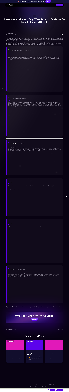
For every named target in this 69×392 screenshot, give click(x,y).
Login (53, 4)
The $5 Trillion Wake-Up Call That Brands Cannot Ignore (52, 352)
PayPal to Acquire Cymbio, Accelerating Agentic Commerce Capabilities (33, 353)
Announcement (10, 341)
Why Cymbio (30, 383)
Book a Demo (58, 4)
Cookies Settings (45, 390)
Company (31, 4)
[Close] (67, 390)
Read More (21, 361)
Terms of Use (44, 384)
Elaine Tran (14, 269)
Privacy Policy (44, 383)
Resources (43, 4)
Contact (48, 4)
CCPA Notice (44, 386)
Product (37, 4)
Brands (34, 15)
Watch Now (48, 1)
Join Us (36, 386)
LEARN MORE (34, 319)
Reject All (52, 390)
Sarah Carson (14, 143)
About (29, 384)
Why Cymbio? (26, 4)
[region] (34, 390)
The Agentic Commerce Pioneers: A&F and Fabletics (15, 352)
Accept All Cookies (59, 390)
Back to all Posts (10, 33)
